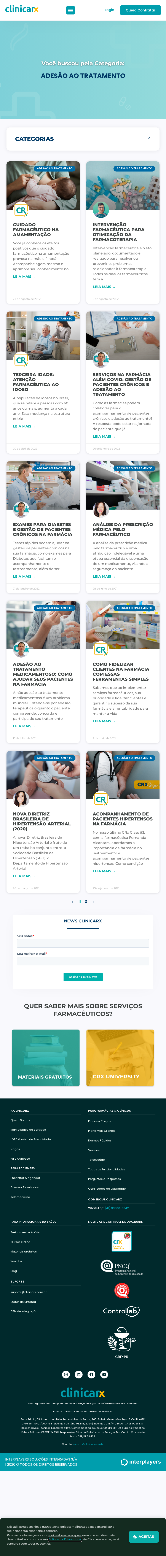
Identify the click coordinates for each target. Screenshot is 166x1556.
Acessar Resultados (25, 1187)
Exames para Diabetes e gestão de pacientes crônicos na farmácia (42, 529)
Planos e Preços (99, 1121)
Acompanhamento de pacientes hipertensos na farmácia (123, 818)
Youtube (16, 1261)
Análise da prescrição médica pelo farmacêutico (123, 529)
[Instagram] (66, 1374)
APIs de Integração (24, 1311)
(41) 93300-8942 (117, 1208)
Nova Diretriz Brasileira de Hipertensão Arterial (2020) (42, 821)
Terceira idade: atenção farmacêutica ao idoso (36, 382)
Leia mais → (24, 277)
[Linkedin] (79, 1374)
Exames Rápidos (100, 1140)
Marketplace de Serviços (28, 1130)
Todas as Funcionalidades (106, 1169)
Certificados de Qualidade (107, 1189)
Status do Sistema (23, 1302)
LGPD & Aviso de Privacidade (31, 1139)
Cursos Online (20, 1242)
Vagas (15, 1149)
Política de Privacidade (65, 1539)
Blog (14, 1271)
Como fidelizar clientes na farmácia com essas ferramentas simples (121, 672)
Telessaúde (96, 1160)
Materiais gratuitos (24, 1251)
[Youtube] (104, 1374)
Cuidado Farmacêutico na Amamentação (36, 229)
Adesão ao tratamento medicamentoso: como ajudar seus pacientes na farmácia (43, 674)
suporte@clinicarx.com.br (29, 1292)
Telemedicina (20, 1197)
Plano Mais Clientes (101, 1131)
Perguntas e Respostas (104, 1179)
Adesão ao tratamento (83, 75)
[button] (70, 10)
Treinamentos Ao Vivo (26, 1232)
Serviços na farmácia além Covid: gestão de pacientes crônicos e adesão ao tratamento (122, 384)
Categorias (34, 138)
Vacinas (94, 1150)
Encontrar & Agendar (25, 1178)
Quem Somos (20, 1120)
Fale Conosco (20, 1159)
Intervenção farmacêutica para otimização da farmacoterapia (119, 232)
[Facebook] (91, 1374)
